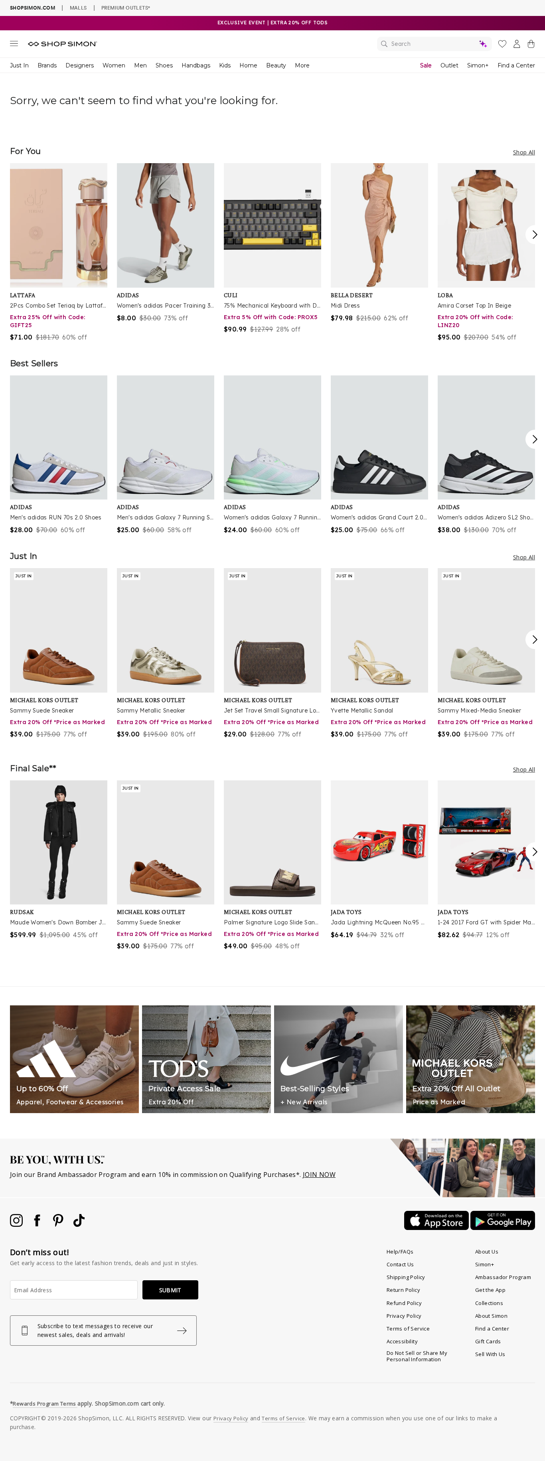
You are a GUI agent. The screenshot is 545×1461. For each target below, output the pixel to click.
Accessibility (402, 1341)
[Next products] (535, 234)
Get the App (490, 1289)
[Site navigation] (14, 45)
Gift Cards (488, 1341)
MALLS (78, 7)
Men (140, 65)
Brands (47, 65)
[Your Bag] (531, 45)
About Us (486, 1251)
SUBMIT (170, 1290)
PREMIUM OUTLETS (125, 7)
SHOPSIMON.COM (32, 8)
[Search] (434, 44)
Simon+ (478, 65)
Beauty (276, 65)
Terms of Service (408, 1328)
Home (248, 65)
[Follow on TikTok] (79, 1224)
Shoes (164, 65)
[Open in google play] (502, 1227)
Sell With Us (490, 1354)
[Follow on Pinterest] (59, 1224)
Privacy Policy (404, 1315)
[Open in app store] (437, 1227)
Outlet (449, 65)
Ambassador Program (503, 1277)
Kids (225, 65)
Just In (19, 65)
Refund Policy (404, 1303)
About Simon (491, 1315)
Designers (79, 65)
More (302, 65)
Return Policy (403, 1289)
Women (114, 65)
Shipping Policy (406, 1277)
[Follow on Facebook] (38, 1224)
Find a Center (516, 65)
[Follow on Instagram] (17, 1224)
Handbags (196, 65)
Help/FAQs (400, 1251)
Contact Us (400, 1264)
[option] (58, 252)
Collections (489, 1303)
